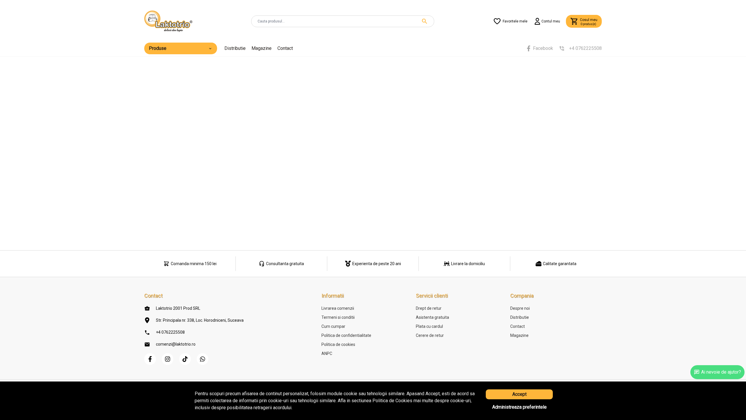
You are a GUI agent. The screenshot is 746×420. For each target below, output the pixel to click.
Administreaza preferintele (519, 407)
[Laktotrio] (168, 21)
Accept (519, 394)
